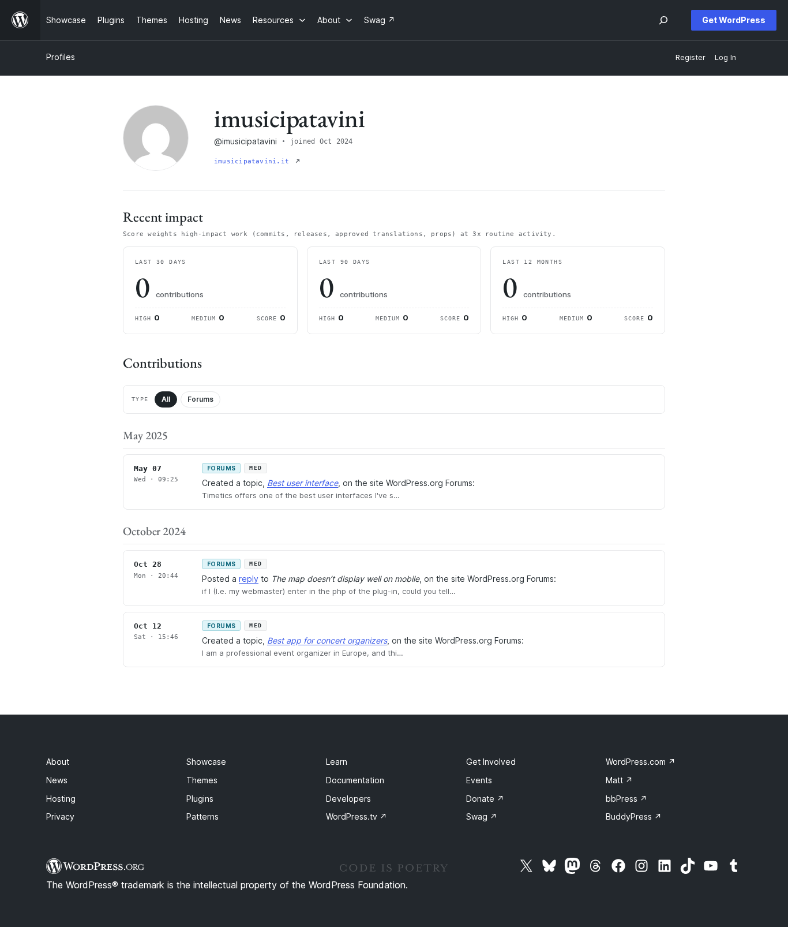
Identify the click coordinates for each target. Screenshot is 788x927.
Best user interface (302, 483)
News (56, 780)
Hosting (61, 798)
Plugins (199, 798)
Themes (201, 780)
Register (691, 57)
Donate (485, 798)
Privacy (60, 816)
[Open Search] (663, 20)
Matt (619, 780)
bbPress (626, 798)
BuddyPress (634, 816)
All (166, 399)
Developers (348, 798)
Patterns (202, 816)
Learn (336, 762)
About (57, 762)
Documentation (355, 780)
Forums (200, 399)
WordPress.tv (356, 816)
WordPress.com (641, 762)
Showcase (206, 762)
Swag (481, 816)
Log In (725, 57)
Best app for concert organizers (327, 640)
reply (248, 579)
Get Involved (491, 762)
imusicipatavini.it (253, 161)
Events (479, 780)
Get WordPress (734, 20)
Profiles (60, 57)
